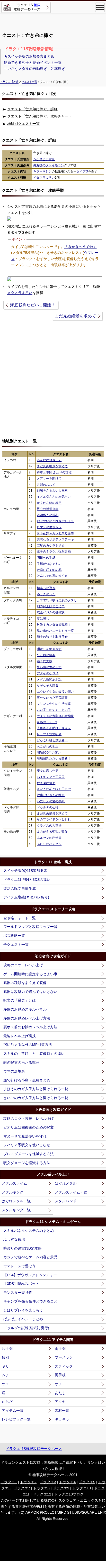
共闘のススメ (46, 484)
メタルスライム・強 (71, 1192)
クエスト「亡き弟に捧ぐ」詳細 (32, 109)
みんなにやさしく (49, 460)
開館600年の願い (49, 752)
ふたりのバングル (49, 844)
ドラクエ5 (87, 1482)
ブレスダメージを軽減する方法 (28, 1154)
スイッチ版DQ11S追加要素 (25, 871)
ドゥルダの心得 (47, 807)
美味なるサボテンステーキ (55, 539)
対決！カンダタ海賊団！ (54, 624)
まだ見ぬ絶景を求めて (75, 316)
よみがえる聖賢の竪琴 (52, 831)
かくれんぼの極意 (49, 503)
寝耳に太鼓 (44, 661)
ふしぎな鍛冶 (14, 1239)
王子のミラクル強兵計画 (54, 551)
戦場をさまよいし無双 (52, 490)
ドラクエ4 (67, 1482)
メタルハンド (65, 1201)
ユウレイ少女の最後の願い (55, 691)
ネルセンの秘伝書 (49, 838)
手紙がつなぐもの (49, 564)
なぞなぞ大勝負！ (49, 685)
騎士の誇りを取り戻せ (52, 636)
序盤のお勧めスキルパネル (25, 1009)
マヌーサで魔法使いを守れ (25, 1136)
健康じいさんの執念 (51, 795)
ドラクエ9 (61, 1488)
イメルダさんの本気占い (54, 496)
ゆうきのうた (46, 594)
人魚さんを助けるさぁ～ (54, 728)
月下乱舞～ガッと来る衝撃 (55, 533)
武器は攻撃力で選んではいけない (30, 992)
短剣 (5, 1357)
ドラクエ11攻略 (9, 82)
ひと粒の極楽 (46, 655)
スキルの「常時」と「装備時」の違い (34, 1053)
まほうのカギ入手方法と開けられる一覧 (35, 1089)
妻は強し (43, 618)
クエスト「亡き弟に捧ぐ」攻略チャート (39, 116)
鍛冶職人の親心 (47, 515)
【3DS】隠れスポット (21, 1284)
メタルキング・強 (16, 1210)
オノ (58, 1384)
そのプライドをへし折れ (54, 819)
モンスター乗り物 (17, 1293)
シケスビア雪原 (44, 159)
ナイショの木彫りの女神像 (55, 716)
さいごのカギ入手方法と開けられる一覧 (35, 1098)
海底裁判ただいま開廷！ (32, 305)
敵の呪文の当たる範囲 (21, 1062)
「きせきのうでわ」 (80, 247)
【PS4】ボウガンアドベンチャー (30, 1275)
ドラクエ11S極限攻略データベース (34, 1449)
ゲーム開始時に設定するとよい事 (30, 974)
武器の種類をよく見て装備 (25, 983)
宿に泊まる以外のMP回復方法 (27, 1045)
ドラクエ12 (42, 1494)
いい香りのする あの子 (54, 710)
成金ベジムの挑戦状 (51, 612)
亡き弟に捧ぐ (46, 783)
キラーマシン (42, 171)
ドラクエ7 (22, 1488)
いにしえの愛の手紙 (51, 801)
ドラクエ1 (9, 1482)
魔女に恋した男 (47, 771)
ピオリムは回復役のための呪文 (28, 1127)
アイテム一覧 (12, 1410)
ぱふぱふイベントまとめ (23, 1319)
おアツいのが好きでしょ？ (55, 521)
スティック (64, 1366)
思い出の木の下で (49, 667)
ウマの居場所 (14, 1071)
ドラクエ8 (41, 1488)
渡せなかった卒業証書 (52, 697)
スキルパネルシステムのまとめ (28, 1231)
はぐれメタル (65, 1183)
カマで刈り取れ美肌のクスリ (57, 600)
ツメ (5, 1384)
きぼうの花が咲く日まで (54, 789)
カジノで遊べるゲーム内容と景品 (30, 1257)
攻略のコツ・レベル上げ (23, 965)
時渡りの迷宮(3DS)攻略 (22, 1248)
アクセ (60, 1402)
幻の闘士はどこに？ (51, 606)
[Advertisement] (53, 20)
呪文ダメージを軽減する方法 (26, 1163)
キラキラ (62, 1419)
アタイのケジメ (47, 673)
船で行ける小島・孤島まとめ (26, 1080)
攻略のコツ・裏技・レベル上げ (28, 1118)
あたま (60, 1393)
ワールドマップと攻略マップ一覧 (30, 927)
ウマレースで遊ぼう (19, 1266)
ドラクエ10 (81, 1488)
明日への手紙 (46, 557)
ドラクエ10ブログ (69, 1494)
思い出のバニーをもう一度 (55, 631)
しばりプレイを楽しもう (23, 1310)
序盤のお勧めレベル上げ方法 (26, 1018)
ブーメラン (64, 1357)
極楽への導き (46, 588)
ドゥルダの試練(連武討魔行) (26, 1328)
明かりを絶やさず (49, 649)
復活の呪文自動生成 (19, 888)
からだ (7, 1402)
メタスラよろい (44, 177)
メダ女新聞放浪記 (49, 679)
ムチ (5, 1375)
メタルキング (12, 1192)
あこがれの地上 (47, 746)
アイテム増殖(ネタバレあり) (26, 897)
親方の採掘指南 (47, 509)
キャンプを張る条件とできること (30, 1301)
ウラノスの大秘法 (49, 825)
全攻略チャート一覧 (19, 918)
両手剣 (60, 1349)
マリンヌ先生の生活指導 (54, 704)
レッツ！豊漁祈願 (49, 734)
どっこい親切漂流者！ (52, 740)
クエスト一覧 (29, 82)
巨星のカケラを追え (51, 545)
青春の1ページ (47, 722)
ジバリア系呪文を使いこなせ (26, 1145)
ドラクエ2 (28, 1482)
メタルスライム (14, 1183)
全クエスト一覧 (16, 944)
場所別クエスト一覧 (23, 124)
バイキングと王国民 (51, 777)
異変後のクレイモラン (48, 165)
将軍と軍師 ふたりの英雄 (54, 472)
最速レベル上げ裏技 (19, 1036)
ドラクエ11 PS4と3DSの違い (26, 879)
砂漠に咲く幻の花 (49, 570)
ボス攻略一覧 (14, 936)
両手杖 (60, 1375)
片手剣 (7, 1349)
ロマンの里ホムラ (49, 527)
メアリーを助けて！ (51, 478)
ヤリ (5, 1366)
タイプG (82, 171)
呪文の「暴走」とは (19, 1000)
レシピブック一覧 (16, 1419)
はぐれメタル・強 (16, 1201)
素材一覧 (62, 1410)
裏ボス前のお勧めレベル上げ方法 (30, 1027)
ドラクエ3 (48, 1482)
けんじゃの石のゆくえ (52, 576)
